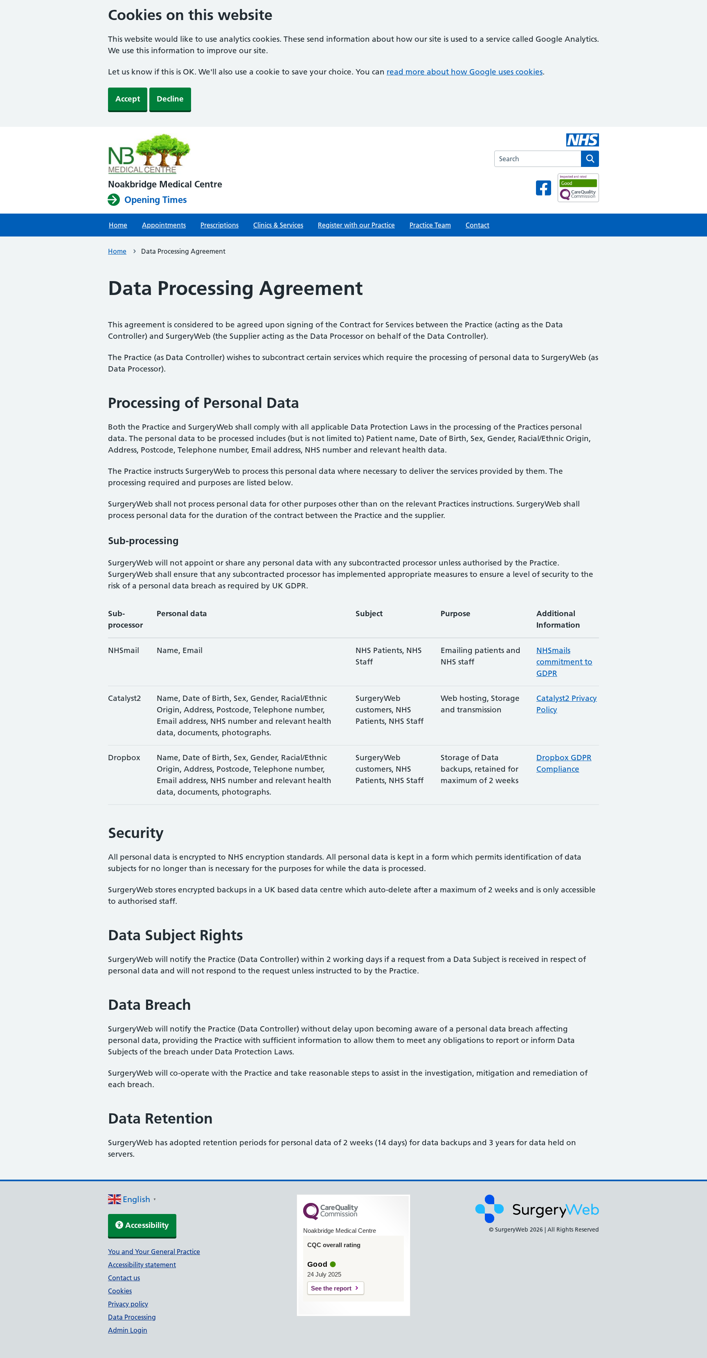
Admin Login (127, 1330)
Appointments (164, 225)
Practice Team (430, 225)
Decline (170, 99)
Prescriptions (219, 225)
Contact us (124, 1278)
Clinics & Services (278, 225)
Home (118, 225)
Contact (477, 225)
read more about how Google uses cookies (465, 72)
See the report (331, 1288)
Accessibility (146, 1225)
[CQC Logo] (330, 1218)
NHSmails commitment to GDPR (564, 662)
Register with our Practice (356, 225)
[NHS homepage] (165, 154)
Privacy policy (128, 1304)
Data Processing (132, 1317)
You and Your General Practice (154, 1252)
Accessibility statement (142, 1265)
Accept (127, 99)
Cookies (120, 1291)
